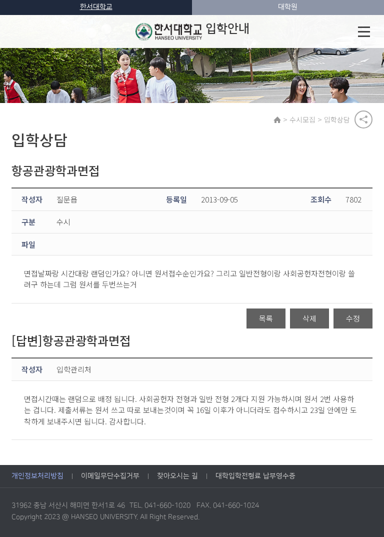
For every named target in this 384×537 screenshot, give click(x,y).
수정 (353, 318)
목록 (266, 318)
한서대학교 (96, 7)
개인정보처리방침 (38, 476)
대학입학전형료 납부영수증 (256, 476)
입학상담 (337, 119)
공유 (363, 119)
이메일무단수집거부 (110, 476)
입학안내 (228, 29)
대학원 (288, 7)
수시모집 (303, 119)
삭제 (309, 318)
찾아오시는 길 (177, 476)
